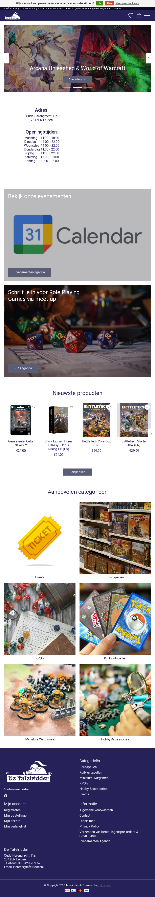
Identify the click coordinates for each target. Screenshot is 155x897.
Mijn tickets (12, 821)
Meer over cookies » (127, 3)
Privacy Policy (90, 826)
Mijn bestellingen (16, 815)
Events (40, 577)
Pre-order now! (77, 79)
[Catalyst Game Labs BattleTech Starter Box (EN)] (134, 420)
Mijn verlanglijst (15, 826)
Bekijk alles (77, 472)
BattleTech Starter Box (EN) (134, 443)
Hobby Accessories (115, 739)
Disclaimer (87, 821)
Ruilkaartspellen (115, 658)
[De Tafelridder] (12, 16)
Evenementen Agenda (95, 841)
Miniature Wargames (39, 739)
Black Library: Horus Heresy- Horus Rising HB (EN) (59, 445)
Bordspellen (115, 577)
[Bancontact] (73, 891)
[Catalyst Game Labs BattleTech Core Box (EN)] (96, 420)
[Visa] (86, 891)
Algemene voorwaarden (96, 810)
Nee (109, 3)
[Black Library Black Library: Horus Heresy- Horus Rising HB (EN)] (58, 420)
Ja (99, 3)
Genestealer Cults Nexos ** (21, 443)
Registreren (12, 810)
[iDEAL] (67, 891)
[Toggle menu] (147, 16)
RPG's (40, 658)
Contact (85, 815)
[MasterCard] (80, 891)
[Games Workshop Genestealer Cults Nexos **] (21, 420)
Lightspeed (104, 885)
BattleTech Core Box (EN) (96, 443)
